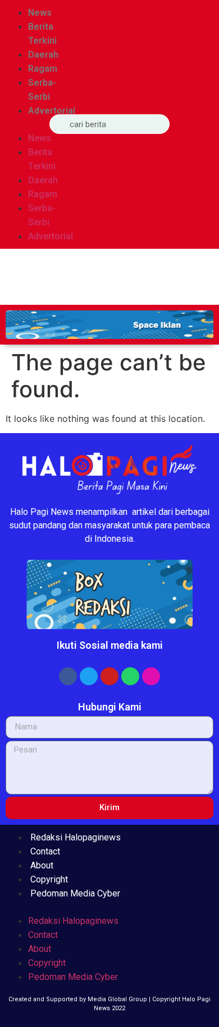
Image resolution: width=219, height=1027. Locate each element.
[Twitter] (89, 676)
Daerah (43, 54)
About (41, 865)
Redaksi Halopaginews (75, 837)
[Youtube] (109, 676)
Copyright (49, 879)
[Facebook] (68, 676)
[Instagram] (151, 676)
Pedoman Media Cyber (75, 893)
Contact (45, 851)
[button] (22, 124)
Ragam (42, 68)
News (40, 12)
